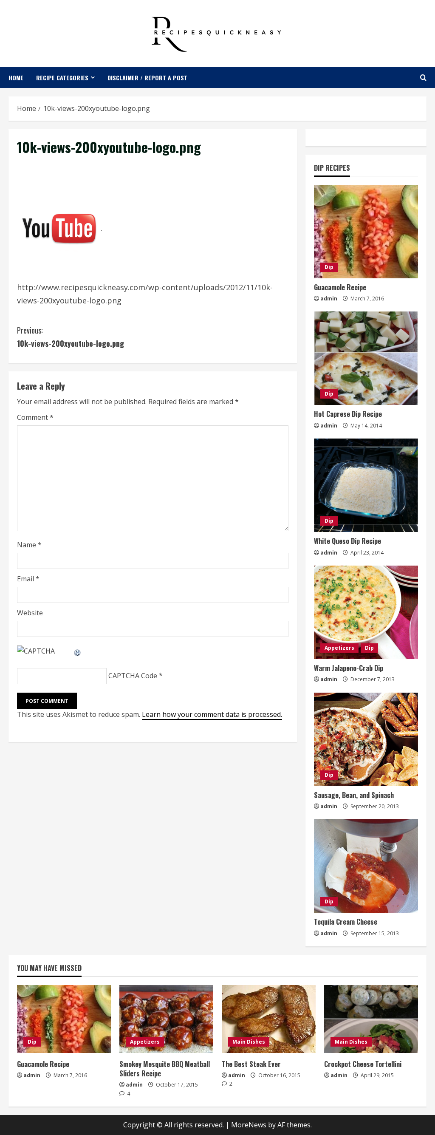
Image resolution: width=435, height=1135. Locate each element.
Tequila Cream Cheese (345, 922)
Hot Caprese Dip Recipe (348, 414)
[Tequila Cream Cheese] (366, 866)
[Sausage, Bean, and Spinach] (366, 739)
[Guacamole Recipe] (366, 231)
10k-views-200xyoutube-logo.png (70, 337)
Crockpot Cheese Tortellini (362, 1064)
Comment (35, 417)
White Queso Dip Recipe (347, 541)
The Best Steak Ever (251, 1064)
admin (328, 298)
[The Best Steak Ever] (269, 1019)
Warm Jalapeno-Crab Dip (348, 668)
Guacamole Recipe (340, 287)
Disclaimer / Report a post (147, 77)
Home (15, 77)
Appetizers (339, 647)
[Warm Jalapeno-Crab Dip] (366, 612)
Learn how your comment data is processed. (212, 714)
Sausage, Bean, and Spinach (354, 795)
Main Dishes (248, 1041)
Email (28, 578)
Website (30, 612)
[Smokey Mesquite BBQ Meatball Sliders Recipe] (166, 1019)
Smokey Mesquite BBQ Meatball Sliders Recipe (164, 1068)
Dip (329, 267)
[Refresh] (77, 651)
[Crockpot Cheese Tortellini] (371, 1019)
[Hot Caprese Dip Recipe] (366, 358)
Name (29, 544)
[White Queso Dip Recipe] (366, 485)
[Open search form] (423, 77)
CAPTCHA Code (132, 675)
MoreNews (248, 1124)
